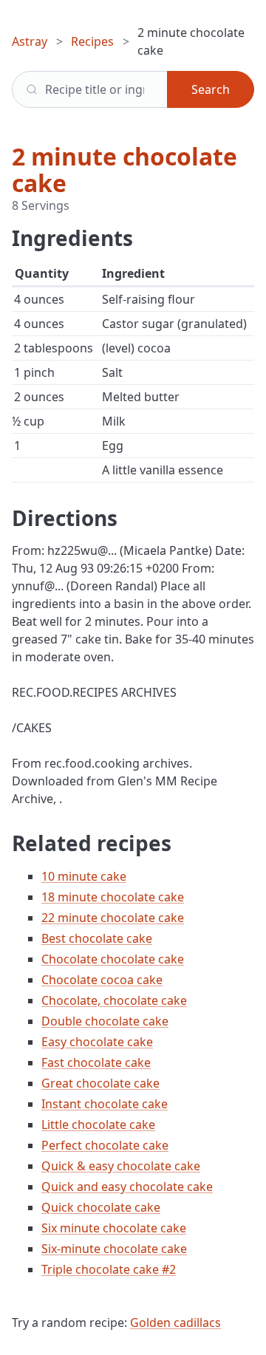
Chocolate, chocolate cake (114, 1000)
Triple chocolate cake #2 (108, 1269)
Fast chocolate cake (96, 1062)
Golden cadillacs (175, 1322)
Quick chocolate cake (100, 1207)
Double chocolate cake (104, 1021)
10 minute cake (83, 876)
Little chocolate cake (98, 1124)
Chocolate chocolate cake (112, 959)
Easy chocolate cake (97, 1042)
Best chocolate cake (96, 938)
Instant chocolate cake (104, 1104)
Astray (29, 41)
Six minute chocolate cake (113, 1228)
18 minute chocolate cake (112, 897)
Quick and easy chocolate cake (127, 1186)
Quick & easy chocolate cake (120, 1166)
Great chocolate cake (100, 1083)
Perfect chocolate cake (104, 1145)
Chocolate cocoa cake (102, 980)
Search (210, 89)
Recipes (92, 41)
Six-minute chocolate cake (114, 1248)
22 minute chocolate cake (112, 917)
